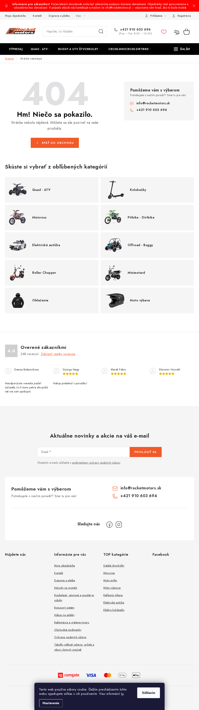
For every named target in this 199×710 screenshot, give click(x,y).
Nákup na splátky (64, 615)
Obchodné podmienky (67, 630)
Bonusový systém (64, 608)
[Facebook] (109, 524)
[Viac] (182, 49)
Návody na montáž (65, 588)
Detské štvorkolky (113, 566)
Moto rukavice (112, 588)
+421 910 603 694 (135, 30)
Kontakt (37, 16)
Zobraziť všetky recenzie (58, 354)
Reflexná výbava (113, 595)
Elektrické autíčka (113, 603)
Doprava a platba (59, 16)
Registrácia (184, 16)
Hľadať (101, 31)
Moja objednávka (15, 16)
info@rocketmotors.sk (153, 103)
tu (122, 694)
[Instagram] (119, 524)
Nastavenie (51, 703)
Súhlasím (148, 693)
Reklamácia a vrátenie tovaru (71, 622)
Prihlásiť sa (145, 452)
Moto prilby (110, 580)
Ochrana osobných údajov (70, 637)
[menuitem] (16, 49)
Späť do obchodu (58, 143)
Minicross (109, 573)
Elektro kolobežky (114, 610)
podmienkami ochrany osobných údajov (96, 463)
